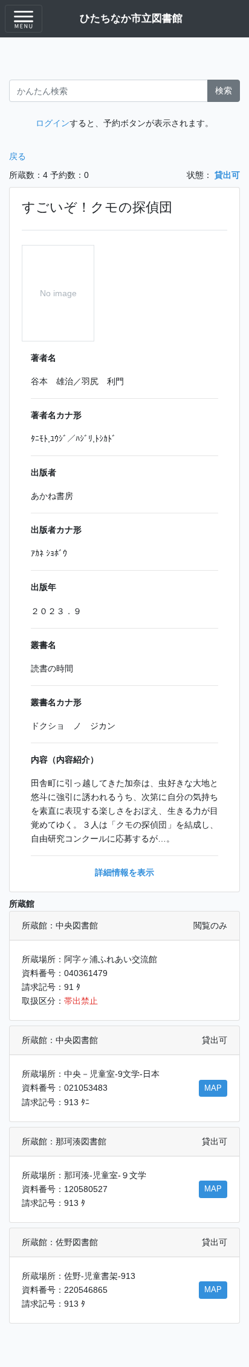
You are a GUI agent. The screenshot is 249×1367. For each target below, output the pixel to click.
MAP (213, 1088)
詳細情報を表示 (124, 872)
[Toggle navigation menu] (23, 19)
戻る (17, 156)
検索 (223, 90)
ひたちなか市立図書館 (131, 18)
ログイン (53, 123)
